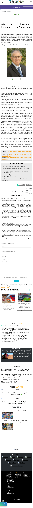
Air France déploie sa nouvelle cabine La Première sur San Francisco (14, 175)
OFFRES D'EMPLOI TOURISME (8, 372)
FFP (27, 190)
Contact (25, 473)
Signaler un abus (5, 287)
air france (13, 190)
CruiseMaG (9, 476)
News (2, 325)
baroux (17, 190)
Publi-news (16, 407)
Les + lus (7, 325)
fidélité (29, 190)
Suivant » (28, 184)
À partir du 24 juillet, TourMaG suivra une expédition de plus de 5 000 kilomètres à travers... (22, 355)
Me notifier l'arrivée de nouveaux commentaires (15, 277)
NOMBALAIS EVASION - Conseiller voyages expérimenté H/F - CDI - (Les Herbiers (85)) (15, 369)
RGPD (16, 476)
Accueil (3, 11)
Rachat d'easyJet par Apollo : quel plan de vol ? (16, 168)
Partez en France (9, 484)
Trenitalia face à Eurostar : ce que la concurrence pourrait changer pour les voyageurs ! (8, 307)
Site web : (4, 256)
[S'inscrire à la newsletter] (3, 504)
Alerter (23, 198)
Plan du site (18, 475)
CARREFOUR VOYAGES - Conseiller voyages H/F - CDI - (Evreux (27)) (15, 380)
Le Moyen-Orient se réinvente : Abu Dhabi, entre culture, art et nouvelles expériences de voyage (15, 338)
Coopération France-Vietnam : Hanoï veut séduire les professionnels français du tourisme (16, 421)
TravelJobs (9, 486)
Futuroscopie (9, 479)
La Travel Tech (10, 480)
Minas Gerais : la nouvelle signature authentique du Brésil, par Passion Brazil (15, 340)
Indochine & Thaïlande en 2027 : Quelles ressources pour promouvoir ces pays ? (15, 333)
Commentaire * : (6, 261)
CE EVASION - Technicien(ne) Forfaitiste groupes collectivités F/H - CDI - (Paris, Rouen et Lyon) (16, 375)
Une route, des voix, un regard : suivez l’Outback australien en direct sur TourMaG (16, 350)
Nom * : (3, 246)
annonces (16, 367)
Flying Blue (14, 191)
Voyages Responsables (10, 493)
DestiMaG (9, 478)
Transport (8, 11)
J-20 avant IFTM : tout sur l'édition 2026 (14, 411)
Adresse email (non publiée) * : (9, 251)
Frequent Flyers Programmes (25, 191)
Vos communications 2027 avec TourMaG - (16, 6)
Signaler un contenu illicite (18, 474)
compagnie (22, 190)
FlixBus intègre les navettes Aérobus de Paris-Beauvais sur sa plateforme (24, 308)
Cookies (17, 478)
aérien (8, 190)
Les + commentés (14, 325)
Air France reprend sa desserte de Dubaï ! (14, 166)
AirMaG (8, 473)
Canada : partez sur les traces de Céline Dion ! (14, 335)
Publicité (25, 474)
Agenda (25, 475)
